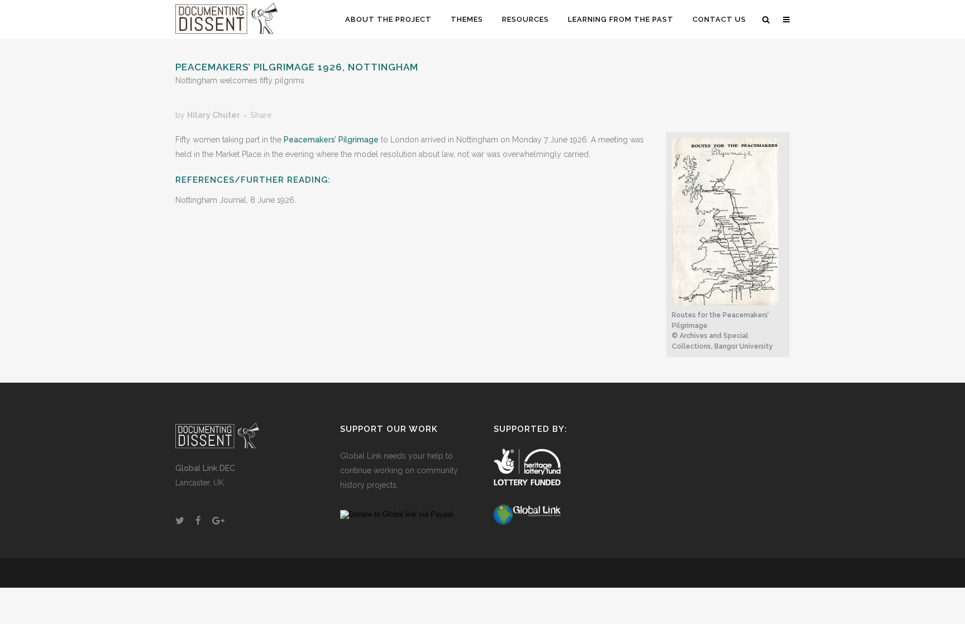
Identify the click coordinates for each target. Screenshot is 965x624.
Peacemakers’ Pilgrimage (331, 139)
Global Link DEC (205, 468)
